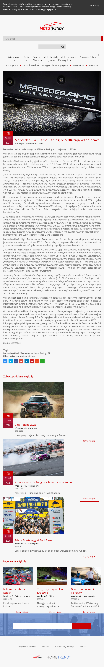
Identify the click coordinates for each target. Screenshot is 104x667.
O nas (83, 646)
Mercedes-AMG (11, 353)
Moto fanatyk (50, 57)
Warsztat (38, 60)
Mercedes (32, 143)
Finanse (36, 57)
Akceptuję (94, 5)
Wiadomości (14, 57)
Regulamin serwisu (27, 646)
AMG (41, 143)
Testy (26, 57)
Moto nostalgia (68, 57)
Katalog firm (64, 60)
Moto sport (94, 65)
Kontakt (45, 646)
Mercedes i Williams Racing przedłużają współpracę (45, 65)
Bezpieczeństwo (87, 57)
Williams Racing (39, 353)
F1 (49, 353)
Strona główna (11, 65)
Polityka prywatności (64, 646)
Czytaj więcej (89, 440)
